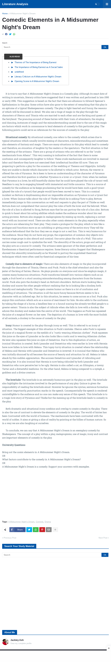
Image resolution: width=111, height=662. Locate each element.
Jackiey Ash (17, 640)
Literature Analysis (15, 4)
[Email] (49, 529)
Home (5, 13)
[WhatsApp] (14, 34)
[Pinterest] (42, 529)
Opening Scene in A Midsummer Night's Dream (37, 81)
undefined (19, 72)
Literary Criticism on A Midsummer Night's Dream (38, 76)
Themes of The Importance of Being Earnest (35, 62)
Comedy (39, 522)
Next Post (103, 538)
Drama (48, 522)
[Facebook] (6, 34)
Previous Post (10, 538)
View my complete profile (21, 643)
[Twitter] (10, 34)
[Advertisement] (55, 496)
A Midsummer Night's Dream (22, 13)
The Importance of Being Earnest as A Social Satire (39, 67)
